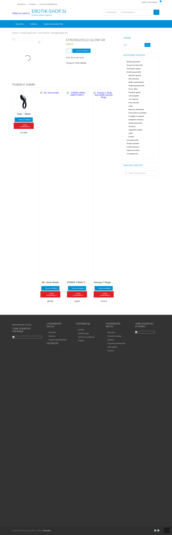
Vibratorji (132, 126)
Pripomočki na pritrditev (138, 113)
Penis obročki (43, 33)
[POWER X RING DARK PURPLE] (77, 186)
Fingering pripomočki (136, 85)
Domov (15, 33)
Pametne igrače (135, 92)
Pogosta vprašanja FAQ (48, 4)
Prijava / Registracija (149, 2)
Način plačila (112, 347)
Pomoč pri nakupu (114, 336)
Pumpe (131, 136)
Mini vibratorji (134, 79)
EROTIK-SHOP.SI (49, 11)
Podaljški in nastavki (136, 116)
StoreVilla (46, 530)
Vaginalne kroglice (136, 130)
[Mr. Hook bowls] (50, 186)
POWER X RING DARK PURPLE (77, 282)
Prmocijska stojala (134, 68)
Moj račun (21, 4)
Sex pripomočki (132, 140)
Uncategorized (132, 153)
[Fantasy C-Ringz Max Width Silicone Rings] (104, 186)
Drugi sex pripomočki (135, 65)
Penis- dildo (133, 89)
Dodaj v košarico (82, 51)
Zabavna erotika (133, 150)
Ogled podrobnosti (25, 125)
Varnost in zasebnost (86, 337)
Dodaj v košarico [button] (25, 119)
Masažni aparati (135, 75)
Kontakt (81, 329)
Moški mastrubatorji (136, 82)
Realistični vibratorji (136, 119)
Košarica (32, 4)
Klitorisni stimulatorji (136, 109)
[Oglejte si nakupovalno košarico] (159, 2)
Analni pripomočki (135, 123)
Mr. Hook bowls (50, 282)
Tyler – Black (24, 114)
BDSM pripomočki (133, 62)
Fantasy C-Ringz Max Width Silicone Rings (104, 282)
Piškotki (81, 340)
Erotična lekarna (133, 147)
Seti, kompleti (134, 96)
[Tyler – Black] (24, 102)
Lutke (131, 106)
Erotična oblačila (133, 143)
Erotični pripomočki (28, 33)
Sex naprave (133, 99)
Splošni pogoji (83, 333)
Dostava (111, 350)
